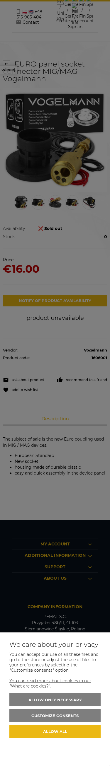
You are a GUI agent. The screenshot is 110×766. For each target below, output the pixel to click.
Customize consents (55, 715)
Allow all (55, 731)
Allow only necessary (55, 699)
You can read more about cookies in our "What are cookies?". (50, 683)
